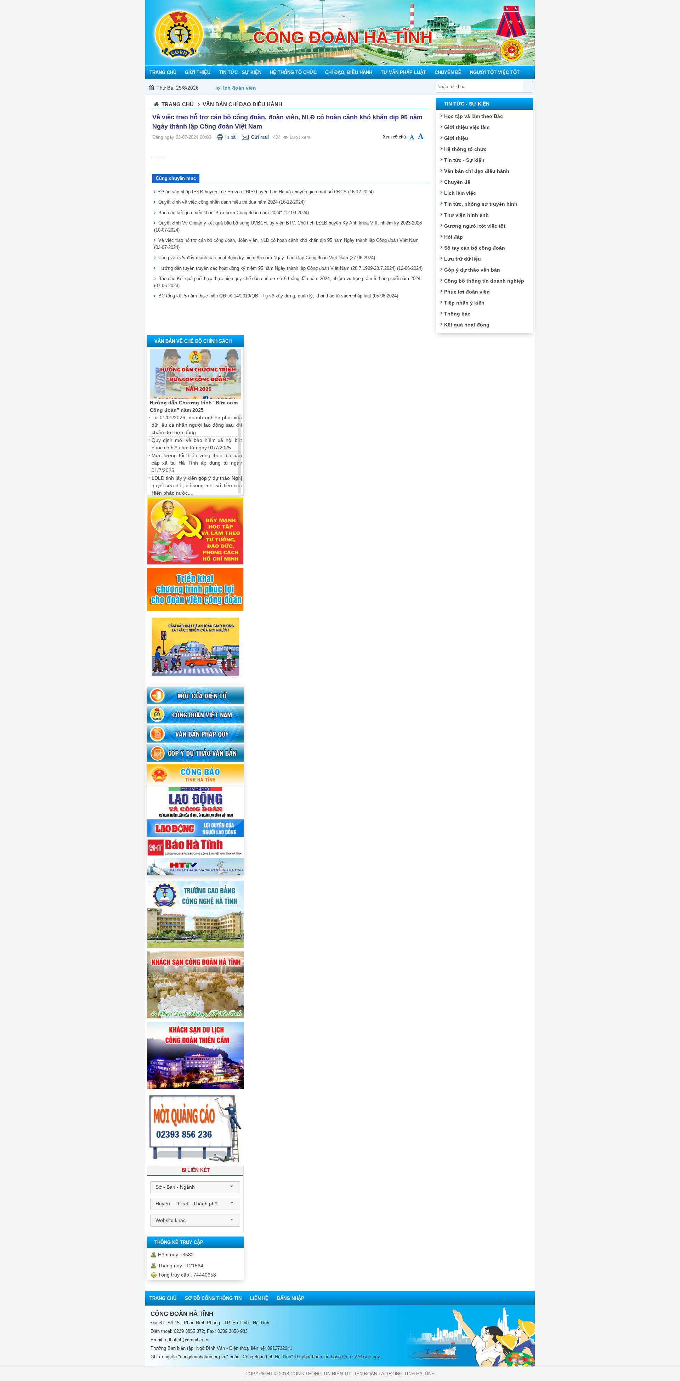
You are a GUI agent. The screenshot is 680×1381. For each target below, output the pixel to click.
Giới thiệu (456, 138)
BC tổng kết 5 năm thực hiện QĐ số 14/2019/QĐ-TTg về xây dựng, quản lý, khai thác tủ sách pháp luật (278, 296)
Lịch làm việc (460, 193)
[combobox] (195, 1187)
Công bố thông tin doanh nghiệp (484, 281)
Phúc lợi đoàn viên (467, 292)
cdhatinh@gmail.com (186, 1339)
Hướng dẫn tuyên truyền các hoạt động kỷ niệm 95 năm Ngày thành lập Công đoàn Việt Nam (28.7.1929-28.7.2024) (290, 268)
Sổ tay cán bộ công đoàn (474, 248)
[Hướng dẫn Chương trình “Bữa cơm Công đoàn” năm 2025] (195, 374)
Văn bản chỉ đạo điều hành (476, 171)
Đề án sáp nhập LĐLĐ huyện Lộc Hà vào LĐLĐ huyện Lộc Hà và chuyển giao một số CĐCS (266, 191)
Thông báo (457, 314)
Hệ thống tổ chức (465, 149)
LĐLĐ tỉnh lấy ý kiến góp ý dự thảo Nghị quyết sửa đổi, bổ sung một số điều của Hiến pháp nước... (197, 485)
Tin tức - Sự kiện (464, 160)
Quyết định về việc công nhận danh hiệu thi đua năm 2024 (231, 202)
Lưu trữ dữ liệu (462, 259)
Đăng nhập (290, 1298)
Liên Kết (198, 1170)
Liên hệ (259, 1298)
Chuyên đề (457, 182)
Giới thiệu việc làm (466, 127)
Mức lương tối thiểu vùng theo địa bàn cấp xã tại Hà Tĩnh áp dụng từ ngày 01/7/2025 (197, 463)
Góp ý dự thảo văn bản (472, 270)
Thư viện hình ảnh (466, 215)
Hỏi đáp (453, 237)
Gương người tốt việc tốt (474, 226)
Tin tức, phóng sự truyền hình (480, 204)
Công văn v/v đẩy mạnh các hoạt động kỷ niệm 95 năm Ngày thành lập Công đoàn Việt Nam (266, 257)
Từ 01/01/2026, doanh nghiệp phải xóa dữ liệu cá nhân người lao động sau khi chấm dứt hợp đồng (197, 425)
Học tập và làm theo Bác (473, 116)
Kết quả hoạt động (466, 325)
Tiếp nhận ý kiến (464, 303)
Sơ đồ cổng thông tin (213, 1298)
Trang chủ (178, 104)
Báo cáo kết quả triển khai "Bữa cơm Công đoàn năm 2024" (233, 212)
